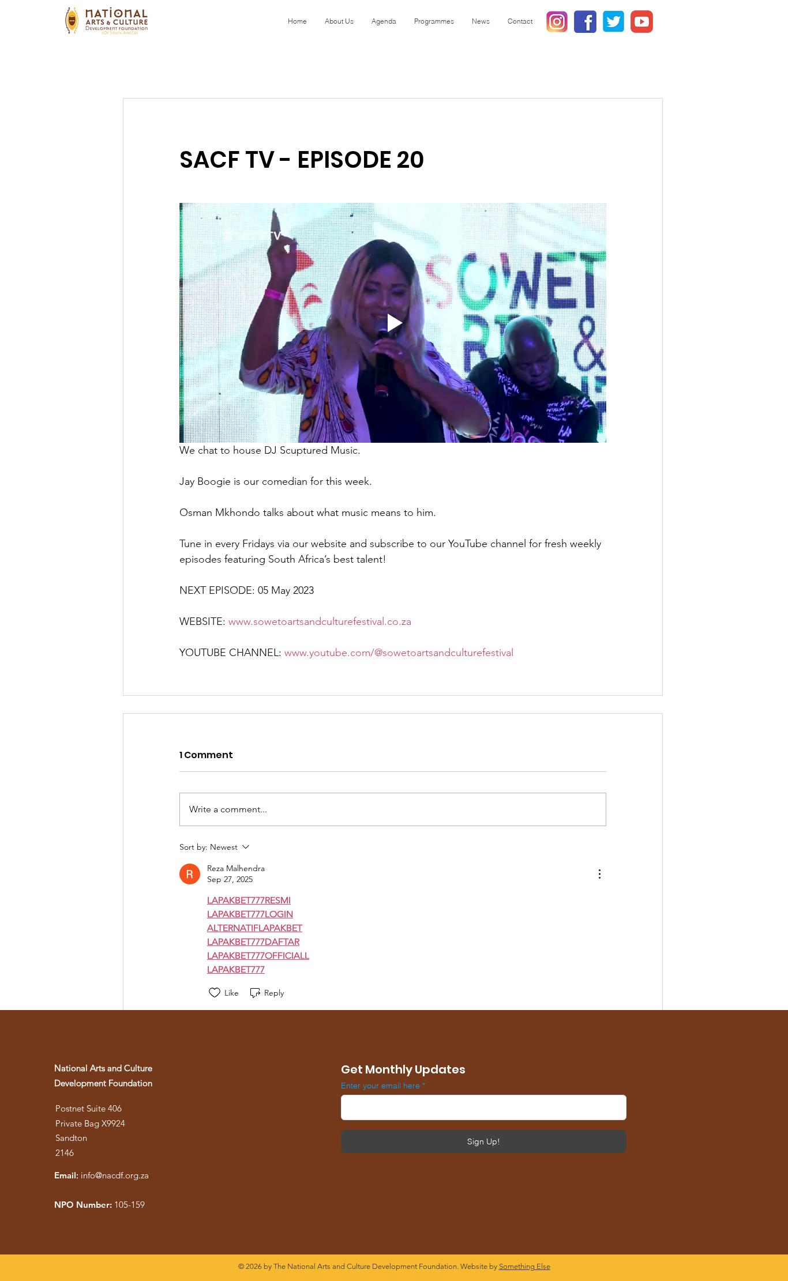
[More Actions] (599, 874)
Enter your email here (380, 1086)
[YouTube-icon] (642, 21)
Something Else (524, 1266)
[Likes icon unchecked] (214, 993)
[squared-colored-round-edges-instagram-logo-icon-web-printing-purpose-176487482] (557, 21)
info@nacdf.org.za (115, 1175)
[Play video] (392, 323)
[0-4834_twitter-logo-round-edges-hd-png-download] (613, 21)
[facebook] (585, 21)
